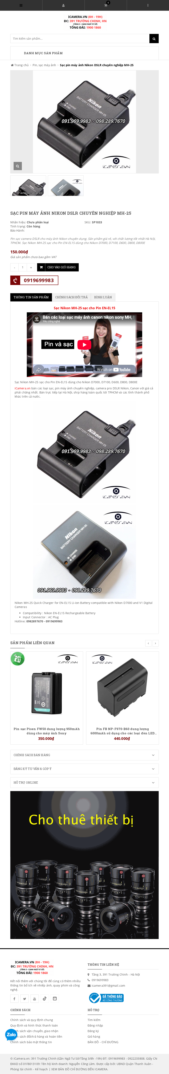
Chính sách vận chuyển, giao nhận (34, 1031)
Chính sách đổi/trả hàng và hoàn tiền (36, 1036)
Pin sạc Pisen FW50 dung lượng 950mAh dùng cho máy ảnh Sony (47, 731)
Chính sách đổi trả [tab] (71, 297)
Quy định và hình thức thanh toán (34, 1025)
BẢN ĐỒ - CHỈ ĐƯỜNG (103, 1042)
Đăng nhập (95, 1025)
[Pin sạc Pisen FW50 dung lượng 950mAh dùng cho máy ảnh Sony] (47, 687)
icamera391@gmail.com (108, 985)
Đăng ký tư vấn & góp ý (33, 769)
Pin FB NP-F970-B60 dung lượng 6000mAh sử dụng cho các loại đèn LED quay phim (122, 731)
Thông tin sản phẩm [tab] (31, 297)
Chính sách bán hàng (32, 755)
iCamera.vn (23, 388)
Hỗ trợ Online (26, 782)
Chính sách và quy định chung (31, 1020)
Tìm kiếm (94, 1020)
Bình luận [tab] (103, 297)
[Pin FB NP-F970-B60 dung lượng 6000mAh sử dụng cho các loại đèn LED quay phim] (122, 687)
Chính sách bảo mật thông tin (31, 1042)
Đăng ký (93, 1031)
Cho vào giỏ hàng (61, 267)
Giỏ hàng (94, 1036)
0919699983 (39, 280)
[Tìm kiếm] (154, 38)
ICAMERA (101, 1069)
